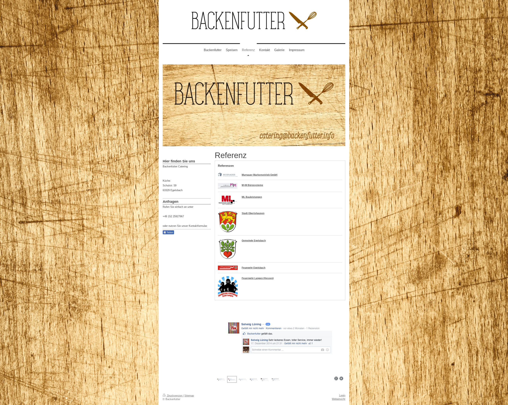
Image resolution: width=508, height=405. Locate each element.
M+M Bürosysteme (252, 185)
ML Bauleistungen (252, 197)
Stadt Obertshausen (253, 213)
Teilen (169, 232)
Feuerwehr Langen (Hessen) (258, 278)
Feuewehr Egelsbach (253, 267)
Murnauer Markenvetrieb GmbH (259, 174)
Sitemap (189, 395)
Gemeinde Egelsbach (254, 240)
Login (342, 395)
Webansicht (338, 398)
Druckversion (174, 395)
